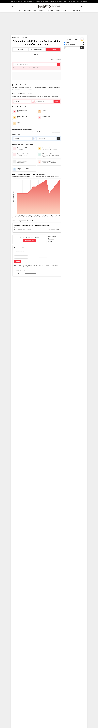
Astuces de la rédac (70, 44)
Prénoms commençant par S (43, 67)
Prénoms (66, 10)
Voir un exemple (80, 42)
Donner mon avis (29, 240)
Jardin (38, 1)
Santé (56, 1)
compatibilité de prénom (51, 97)
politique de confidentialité (30, 273)
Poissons (19, 111)
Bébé (34, 10)
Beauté (20, 1)
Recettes (29, 1)
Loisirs (70, 1)
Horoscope (76, 1)
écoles (58, 10)
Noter (21, 49)
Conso (20, 10)
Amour (42, 1)
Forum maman (75, 10)
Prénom (17, 37)
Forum (85, 1)
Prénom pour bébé (17, 67)
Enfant (41, 10)
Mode (15, 1)
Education (49, 10)
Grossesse (27, 10)
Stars (65, 1)
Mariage (47, 1)
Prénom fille (24, 37)
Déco (34, 1)
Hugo (81, 1)
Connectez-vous (43, 257)
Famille (52, 1)
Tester (56, 101)
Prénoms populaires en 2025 (29, 67)
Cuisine (24, 1)
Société (61, 1)
